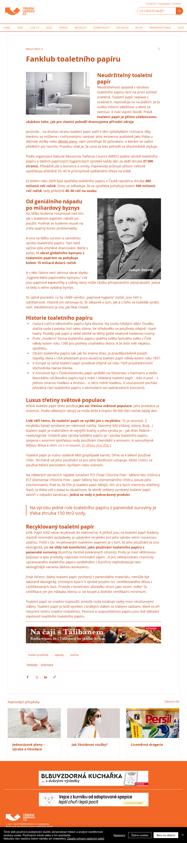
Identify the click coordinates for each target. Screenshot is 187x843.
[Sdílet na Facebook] (27, 677)
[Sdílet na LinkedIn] (45, 677)
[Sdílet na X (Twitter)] (36, 677)
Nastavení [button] (119, 835)
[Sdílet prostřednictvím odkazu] (54, 677)
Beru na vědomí (166, 835)
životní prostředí (38, 655)
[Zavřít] (182, 835)
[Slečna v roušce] (93, 723)
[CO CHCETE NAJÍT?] (179, 10)
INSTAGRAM (164, 3)
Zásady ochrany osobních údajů (85, 838)
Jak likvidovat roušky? (90, 744)
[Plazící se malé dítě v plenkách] (34, 723)
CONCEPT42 (43, 824)
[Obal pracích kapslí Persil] (152, 723)
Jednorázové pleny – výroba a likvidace (28, 746)
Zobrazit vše (172, 701)
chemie (74, 655)
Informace (47, 664)
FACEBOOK (151, 3)
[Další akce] (159, 49)
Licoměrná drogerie (147, 744)
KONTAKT (176, 3)
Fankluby (32, 664)
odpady (59, 655)
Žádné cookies (139, 835)
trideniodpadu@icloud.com (17, 799)
